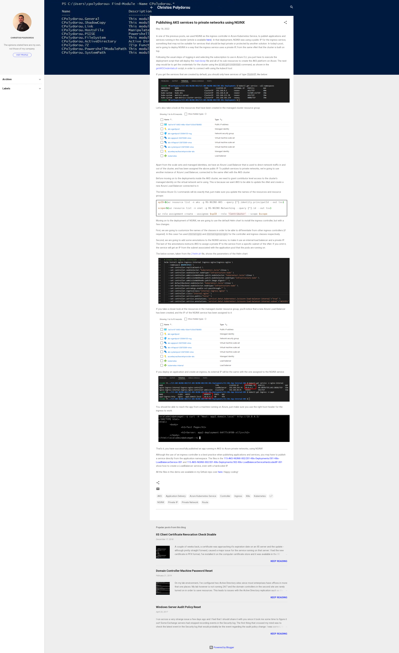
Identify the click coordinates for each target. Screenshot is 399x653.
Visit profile (22, 55)
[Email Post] (158, 489)
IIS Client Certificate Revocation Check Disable (186, 534)
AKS (159, 496)
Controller (225, 496)
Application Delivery (176, 496)
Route (205, 502)
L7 (271, 496)
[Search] (291, 7)
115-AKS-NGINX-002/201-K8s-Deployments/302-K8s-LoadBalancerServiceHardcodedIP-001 (234, 462)
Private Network (190, 502)
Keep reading (279, 561)
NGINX (160, 502)
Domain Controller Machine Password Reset (184, 570)
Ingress (238, 496)
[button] (285, 23)
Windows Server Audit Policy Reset (178, 607)
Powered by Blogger (223, 647)
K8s (248, 496)
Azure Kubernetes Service (203, 496)
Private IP (173, 502)
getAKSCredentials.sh (167, 68)
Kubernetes (260, 496)
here (209, 39)
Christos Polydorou (173, 7)
